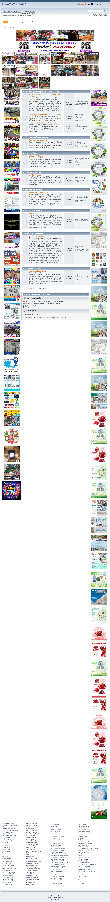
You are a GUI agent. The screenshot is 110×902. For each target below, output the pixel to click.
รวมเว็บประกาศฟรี (7, 837)
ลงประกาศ (5, 860)
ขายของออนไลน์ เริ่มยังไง (32, 879)
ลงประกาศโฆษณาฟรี (7, 881)
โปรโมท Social (30, 853)
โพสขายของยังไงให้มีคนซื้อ (57, 859)
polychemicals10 (79, 116)
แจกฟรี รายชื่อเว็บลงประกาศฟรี (34, 851)
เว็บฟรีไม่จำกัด (6, 846)
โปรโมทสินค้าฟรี (30, 849)
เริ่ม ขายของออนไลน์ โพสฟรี (58, 848)
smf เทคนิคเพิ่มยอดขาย (56, 883)
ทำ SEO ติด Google (7, 847)
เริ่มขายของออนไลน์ (55, 831)
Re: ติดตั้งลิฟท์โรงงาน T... (82, 126)
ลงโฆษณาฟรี (81, 881)
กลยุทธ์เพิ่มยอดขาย (31, 827)
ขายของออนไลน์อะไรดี (84, 833)
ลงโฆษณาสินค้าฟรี (7, 841)
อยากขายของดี (54, 826)
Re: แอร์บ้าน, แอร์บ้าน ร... (83, 276)
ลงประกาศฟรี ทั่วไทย (7, 879)
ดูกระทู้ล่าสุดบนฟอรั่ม (29, 305)
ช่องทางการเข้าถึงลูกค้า (8, 832)
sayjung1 (85, 196)
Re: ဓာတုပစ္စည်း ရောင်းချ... (79, 118)
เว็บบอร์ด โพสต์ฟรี (31, 841)
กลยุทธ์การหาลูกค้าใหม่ (8, 823)
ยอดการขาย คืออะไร (83, 857)
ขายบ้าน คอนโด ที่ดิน (7, 870)
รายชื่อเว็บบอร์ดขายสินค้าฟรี (33, 861)
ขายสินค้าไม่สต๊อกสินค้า (57, 829)
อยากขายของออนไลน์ (31, 875)
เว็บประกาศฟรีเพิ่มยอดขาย (85, 873)
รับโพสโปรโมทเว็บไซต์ (14, 4)
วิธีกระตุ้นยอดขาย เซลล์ (84, 826)
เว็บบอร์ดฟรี (81, 838)
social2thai (85, 219)
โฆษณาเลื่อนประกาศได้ (32, 870)
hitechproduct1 (79, 142)
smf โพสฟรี (54, 834)
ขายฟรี (80, 855)
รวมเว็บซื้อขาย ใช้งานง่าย (8, 863)
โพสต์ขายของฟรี (6, 839)
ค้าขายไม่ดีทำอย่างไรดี (32, 830)
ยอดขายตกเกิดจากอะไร (84, 852)
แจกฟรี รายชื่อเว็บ (30, 856)
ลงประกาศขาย (6, 849)
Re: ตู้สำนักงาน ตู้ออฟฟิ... (82, 103)
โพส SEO (80, 880)
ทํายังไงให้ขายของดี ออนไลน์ (9, 825)
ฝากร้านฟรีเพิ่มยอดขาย (84, 869)
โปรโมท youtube (30, 854)
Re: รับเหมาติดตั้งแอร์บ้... (82, 178)
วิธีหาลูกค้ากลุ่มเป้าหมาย (8, 828)
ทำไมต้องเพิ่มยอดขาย (83, 854)
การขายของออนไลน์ (31, 882)
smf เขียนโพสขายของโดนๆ (57, 876)
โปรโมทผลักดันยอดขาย (84, 845)
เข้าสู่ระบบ (24, 11)
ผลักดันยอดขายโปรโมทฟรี (85, 843)
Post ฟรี (80, 874)
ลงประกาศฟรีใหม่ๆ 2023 (32, 846)
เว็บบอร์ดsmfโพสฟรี (31, 860)
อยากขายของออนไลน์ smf (57, 840)
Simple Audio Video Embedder (55, 897)
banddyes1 (86, 158)
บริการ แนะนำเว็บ (6, 858)
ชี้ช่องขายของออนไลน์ (31, 881)
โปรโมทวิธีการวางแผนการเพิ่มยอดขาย (88, 848)
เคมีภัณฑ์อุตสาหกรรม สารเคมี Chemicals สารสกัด (45, 115)
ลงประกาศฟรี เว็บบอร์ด (36, 236)
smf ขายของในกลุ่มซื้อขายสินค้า (59, 857)
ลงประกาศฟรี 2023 (7, 882)
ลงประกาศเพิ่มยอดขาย (84, 867)
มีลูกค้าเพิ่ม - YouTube (84, 841)
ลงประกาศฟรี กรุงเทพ (7, 877)
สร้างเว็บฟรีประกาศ (31, 884)
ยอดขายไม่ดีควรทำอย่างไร (85, 850)
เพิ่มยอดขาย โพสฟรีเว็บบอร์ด (38, 271)
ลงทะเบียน (32, 11)
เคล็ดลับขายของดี (30, 828)
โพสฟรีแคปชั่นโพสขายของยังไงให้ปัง (60, 862)
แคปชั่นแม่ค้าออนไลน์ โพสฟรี (58, 866)
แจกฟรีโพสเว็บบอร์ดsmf (32, 858)
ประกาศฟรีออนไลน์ (31, 837)
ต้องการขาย (5, 867)
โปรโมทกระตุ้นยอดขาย (84, 862)
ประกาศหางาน (6, 856)
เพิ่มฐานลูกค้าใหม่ (6, 834)
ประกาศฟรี (5, 844)
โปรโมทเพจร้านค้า (83, 883)
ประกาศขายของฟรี (83, 876)
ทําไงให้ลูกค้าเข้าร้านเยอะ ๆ (33, 825)
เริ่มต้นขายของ (82, 829)
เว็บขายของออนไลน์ (55, 847)
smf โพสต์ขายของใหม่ (36, 175)
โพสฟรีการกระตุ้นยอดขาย (85, 860)
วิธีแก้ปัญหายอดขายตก (84, 827)
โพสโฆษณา (5, 853)
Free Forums (59, 895)
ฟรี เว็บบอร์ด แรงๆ (31, 867)
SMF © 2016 (55, 894)
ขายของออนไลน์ (30, 872)
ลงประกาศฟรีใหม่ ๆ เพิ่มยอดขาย (86, 871)
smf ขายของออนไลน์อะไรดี (57, 836)
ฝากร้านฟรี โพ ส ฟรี (7, 875)
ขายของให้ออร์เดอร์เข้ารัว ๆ (57, 867)
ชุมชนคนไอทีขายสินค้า (32, 844)
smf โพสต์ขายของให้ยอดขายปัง (58, 854)
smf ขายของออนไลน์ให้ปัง (57, 873)
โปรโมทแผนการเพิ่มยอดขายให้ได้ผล (87, 847)
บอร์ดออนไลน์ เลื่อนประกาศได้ (38, 193)
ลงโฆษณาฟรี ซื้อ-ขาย (36, 156)
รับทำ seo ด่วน (54, 833)
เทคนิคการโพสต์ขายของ (57, 852)
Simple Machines (62, 894)
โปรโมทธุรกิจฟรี (30, 847)
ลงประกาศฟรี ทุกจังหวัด (8, 865)
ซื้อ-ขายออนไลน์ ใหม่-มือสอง (38, 140)
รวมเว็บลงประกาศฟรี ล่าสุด (9, 835)
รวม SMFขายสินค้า (31, 835)
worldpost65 (86, 101)
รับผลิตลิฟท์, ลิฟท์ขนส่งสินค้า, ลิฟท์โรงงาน (42, 123)
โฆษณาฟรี (5, 842)
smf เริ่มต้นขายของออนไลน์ (57, 843)
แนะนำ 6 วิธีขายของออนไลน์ (33, 874)
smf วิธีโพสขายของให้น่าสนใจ (58, 880)
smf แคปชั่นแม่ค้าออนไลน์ (57, 864)
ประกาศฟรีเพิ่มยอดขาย (84, 866)
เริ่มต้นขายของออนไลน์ (32, 877)
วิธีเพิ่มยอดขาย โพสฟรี (56, 881)
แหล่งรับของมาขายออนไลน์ (85, 831)
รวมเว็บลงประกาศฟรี (7, 884)
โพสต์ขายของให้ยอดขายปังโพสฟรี (59, 855)
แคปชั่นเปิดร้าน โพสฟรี (56, 878)
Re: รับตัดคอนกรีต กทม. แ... (39, 303)
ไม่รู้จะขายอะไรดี (55, 824)
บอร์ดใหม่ (32, 213)
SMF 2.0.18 (48, 894)
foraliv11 (85, 177)
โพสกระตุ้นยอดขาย (83, 824)
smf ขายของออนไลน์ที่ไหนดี (57, 850)
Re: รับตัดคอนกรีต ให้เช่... (82, 249)
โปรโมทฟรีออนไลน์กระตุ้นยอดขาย (87, 864)
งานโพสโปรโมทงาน (31, 832)
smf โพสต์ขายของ (55, 874)
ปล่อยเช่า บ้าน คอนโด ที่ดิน (9, 868)
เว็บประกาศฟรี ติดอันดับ (8, 874)
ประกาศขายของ (6, 854)
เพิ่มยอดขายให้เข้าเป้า (83, 836)
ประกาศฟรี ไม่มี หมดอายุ (8, 872)
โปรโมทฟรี (81, 840)
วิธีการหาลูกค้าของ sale (8, 827)
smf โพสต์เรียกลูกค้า (56, 869)
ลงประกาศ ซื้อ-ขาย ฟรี (32, 842)
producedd (86, 125)
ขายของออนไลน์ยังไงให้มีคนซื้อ (58, 827)
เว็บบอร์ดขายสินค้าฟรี (31, 865)
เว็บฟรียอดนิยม (6, 851)
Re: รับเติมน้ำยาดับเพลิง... (82, 220)
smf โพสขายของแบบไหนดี (57, 860)
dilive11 (61, 301)
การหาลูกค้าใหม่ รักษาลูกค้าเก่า (10, 830)
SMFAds (52, 895)
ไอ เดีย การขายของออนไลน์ (57, 845)
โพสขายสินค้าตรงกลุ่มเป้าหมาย (34, 868)
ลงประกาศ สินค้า (30, 839)
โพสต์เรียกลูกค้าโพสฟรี (56, 871)
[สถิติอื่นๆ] (26, 307)
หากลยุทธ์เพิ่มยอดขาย (31, 823)
